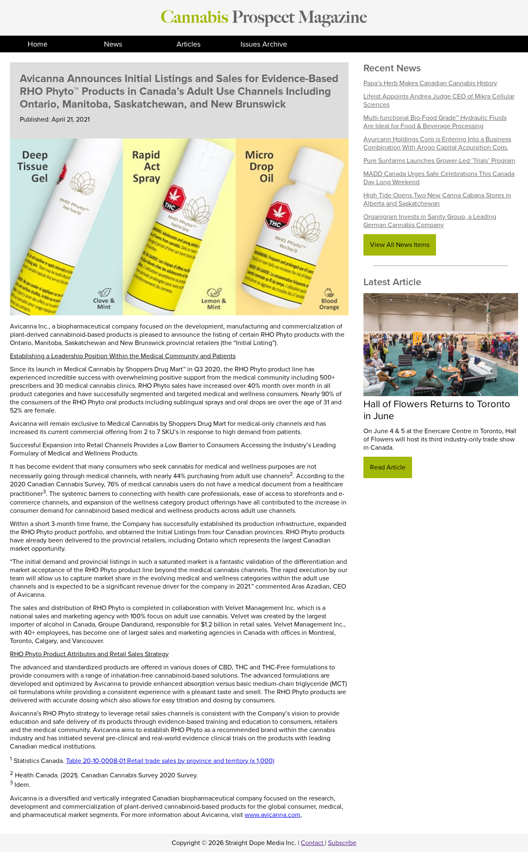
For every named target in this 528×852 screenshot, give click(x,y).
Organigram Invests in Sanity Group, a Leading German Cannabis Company (429, 221)
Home (37, 44)
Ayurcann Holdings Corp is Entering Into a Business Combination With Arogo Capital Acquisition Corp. (437, 143)
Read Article (387, 467)
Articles (188, 44)
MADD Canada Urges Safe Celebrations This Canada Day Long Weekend (438, 178)
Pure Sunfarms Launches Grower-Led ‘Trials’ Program (439, 161)
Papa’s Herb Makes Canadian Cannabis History (430, 83)
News (113, 44)
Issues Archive (263, 44)
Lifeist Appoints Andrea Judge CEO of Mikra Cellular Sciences (438, 100)
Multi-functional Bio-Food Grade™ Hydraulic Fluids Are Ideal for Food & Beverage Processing (435, 122)
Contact (313, 843)
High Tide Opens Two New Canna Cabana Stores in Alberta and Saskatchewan (437, 199)
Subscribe (342, 843)
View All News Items (399, 245)
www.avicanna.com (272, 815)
